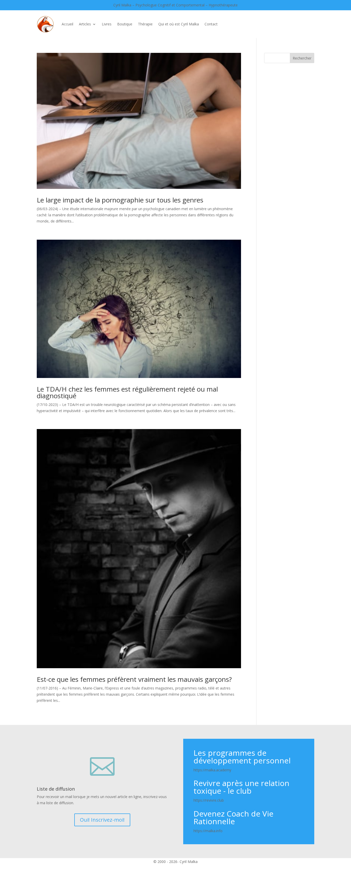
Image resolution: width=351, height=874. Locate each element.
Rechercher (302, 58)
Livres (107, 24)
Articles (85, 24)
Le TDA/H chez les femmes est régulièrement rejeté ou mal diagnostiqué (127, 392)
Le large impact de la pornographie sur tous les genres (120, 200)
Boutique (124, 24)
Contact (211, 24)
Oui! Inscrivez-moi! (102, 819)
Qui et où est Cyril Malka (178, 24)
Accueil (67, 24)
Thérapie (145, 24)
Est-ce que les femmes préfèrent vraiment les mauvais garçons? (134, 679)
